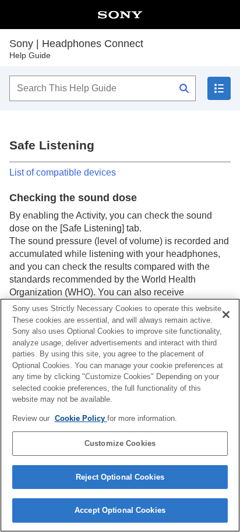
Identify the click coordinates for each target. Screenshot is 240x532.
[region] (120, 415)
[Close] (226, 314)
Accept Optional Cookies (120, 510)
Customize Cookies (120, 443)
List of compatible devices (62, 172)
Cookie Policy (81, 418)
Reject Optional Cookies (120, 477)
